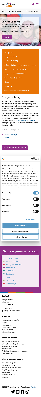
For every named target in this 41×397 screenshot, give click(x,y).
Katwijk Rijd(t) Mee (8, 327)
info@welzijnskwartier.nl (12, 311)
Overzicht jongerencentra (14, 69)
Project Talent (6, 349)
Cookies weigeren (20, 237)
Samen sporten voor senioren (15, 91)
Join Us (6, 137)
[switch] (36, 199)
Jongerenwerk (9, 56)
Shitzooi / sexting (10, 135)
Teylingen (10, 274)
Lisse (8, 277)
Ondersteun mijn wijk (9, 346)
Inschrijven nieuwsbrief (10, 320)
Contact (6, 37)
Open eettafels (7, 330)
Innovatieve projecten (9, 363)
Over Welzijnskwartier (9, 370)
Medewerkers (6, 372)
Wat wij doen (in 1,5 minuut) (11, 341)
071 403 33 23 (9, 308)
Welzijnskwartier (9, 4)
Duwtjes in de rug (11, 61)
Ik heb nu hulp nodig (8, 332)
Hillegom (9, 280)
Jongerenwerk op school (14, 74)
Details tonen (30, 219)
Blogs (4, 323)
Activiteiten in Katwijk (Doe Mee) (13, 344)
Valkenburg (10, 283)
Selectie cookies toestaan (20, 231)
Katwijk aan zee (12, 258)
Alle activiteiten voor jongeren (13, 147)
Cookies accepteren (20, 225)
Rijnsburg (10, 271)
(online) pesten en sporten (25, 120)
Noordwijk (10, 268)
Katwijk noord (11, 261)
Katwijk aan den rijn (13, 264)
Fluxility (33, 387)
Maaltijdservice (7, 325)
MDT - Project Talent (12, 78)
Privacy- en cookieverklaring (11, 368)
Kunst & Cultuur (7, 353)
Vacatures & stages (8, 375)
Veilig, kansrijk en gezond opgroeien (14, 351)
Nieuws (7, 82)
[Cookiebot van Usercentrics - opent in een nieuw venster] (30, 158)
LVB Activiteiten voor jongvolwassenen (19, 65)
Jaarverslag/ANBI (8, 365)
